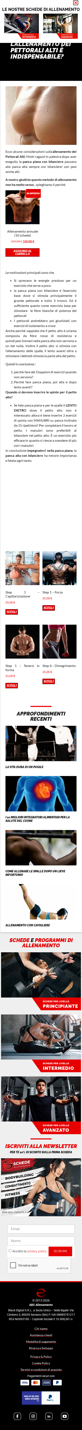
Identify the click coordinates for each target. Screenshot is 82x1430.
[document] (41, 715)
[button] (76, 3)
